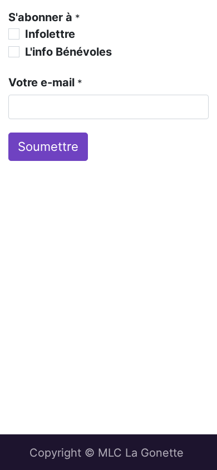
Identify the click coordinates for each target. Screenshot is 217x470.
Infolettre (50, 34)
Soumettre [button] (48, 146)
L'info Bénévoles (68, 51)
